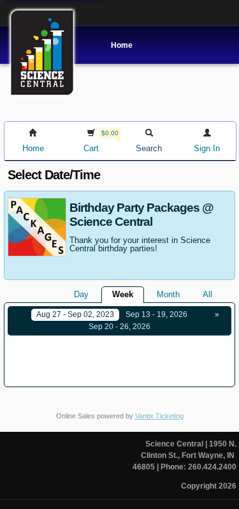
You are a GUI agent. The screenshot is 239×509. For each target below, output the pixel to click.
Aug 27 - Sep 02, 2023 (75, 314)
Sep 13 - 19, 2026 (156, 314)
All (207, 294)
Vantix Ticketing (159, 416)
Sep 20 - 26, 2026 (119, 326)
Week (122, 294)
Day (81, 294)
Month (168, 294)
